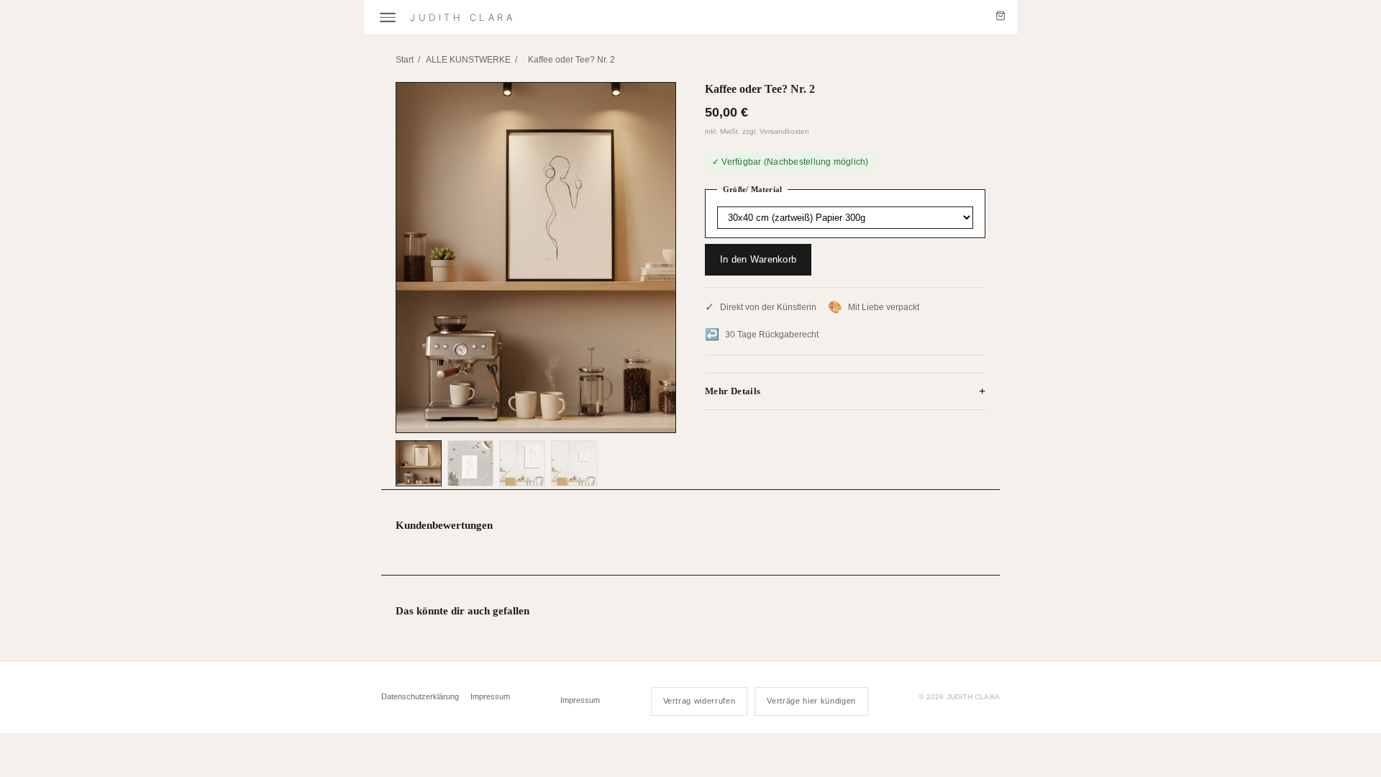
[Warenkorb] (1000, 17)
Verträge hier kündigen (811, 700)
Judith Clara (463, 17)
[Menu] (387, 18)
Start (405, 60)
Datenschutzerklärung (420, 696)
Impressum (490, 696)
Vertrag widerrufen (699, 700)
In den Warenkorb (758, 259)
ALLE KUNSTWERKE (468, 60)
